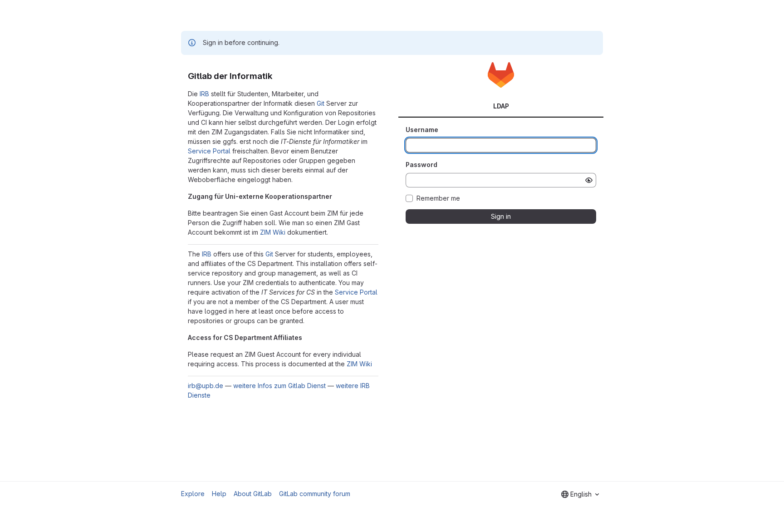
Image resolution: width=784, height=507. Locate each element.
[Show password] (589, 180)
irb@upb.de (205, 385)
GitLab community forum (314, 493)
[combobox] (580, 494)
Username (422, 129)
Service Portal (209, 151)
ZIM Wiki (272, 232)
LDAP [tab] (501, 106)
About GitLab (253, 493)
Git (320, 103)
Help (219, 493)
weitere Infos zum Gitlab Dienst (279, 385)
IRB (204, 94)
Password (421, 164)
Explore (193, 493)
